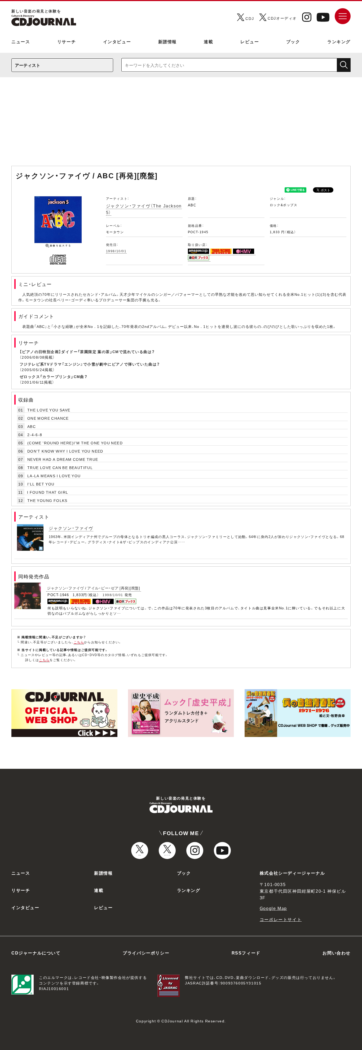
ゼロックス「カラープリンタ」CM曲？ (53, 376)
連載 (208, 41)
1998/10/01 (116, 251)
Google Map (273, 908)
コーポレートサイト (281, 919)
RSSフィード (246, 952)
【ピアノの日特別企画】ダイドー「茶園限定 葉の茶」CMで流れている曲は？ (87, 351)
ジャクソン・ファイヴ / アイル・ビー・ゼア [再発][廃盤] (93, 588)
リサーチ (66, 41)
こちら (79, 642)
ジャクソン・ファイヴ (71, 528)
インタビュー (117, 41)
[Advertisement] (181, 124)
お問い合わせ (337, 952)
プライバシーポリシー (146, 952)
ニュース (20, 41)
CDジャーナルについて (36, 952)
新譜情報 (167, 41)
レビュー (249, 41)
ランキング (339, 41)
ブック (293, 41)
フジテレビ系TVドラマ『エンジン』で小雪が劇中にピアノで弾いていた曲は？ (90, 364)
